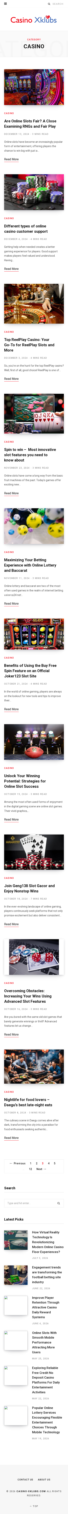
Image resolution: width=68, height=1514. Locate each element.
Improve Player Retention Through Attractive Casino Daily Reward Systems (45, 1307)
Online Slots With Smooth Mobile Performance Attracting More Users (44, 1342)
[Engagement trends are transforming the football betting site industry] (18, 1277)
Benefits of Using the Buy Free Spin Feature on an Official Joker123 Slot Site (30, 670)
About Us (44, 1479)
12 (30, 1169)
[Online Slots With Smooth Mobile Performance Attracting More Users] (18, 1345)
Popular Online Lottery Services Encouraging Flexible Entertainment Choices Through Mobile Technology (47, 1420)
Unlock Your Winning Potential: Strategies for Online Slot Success (25, 781)
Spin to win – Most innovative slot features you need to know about (30, 454)
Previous (20, 1163)
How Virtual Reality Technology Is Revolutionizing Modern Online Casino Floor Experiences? (48, 1242)
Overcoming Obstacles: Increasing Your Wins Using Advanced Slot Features (28, 996)
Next (39, 1169)
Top (35, 1506)
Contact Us (25, 1479)
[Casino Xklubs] (34, 19)
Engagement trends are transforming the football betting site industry (47, 1274)
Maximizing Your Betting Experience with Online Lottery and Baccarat (30, 565)
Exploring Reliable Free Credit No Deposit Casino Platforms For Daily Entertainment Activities (46, 1380)
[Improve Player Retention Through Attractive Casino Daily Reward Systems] (18, 1310)
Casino (9, 113)
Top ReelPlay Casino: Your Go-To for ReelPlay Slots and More (29, 344)
